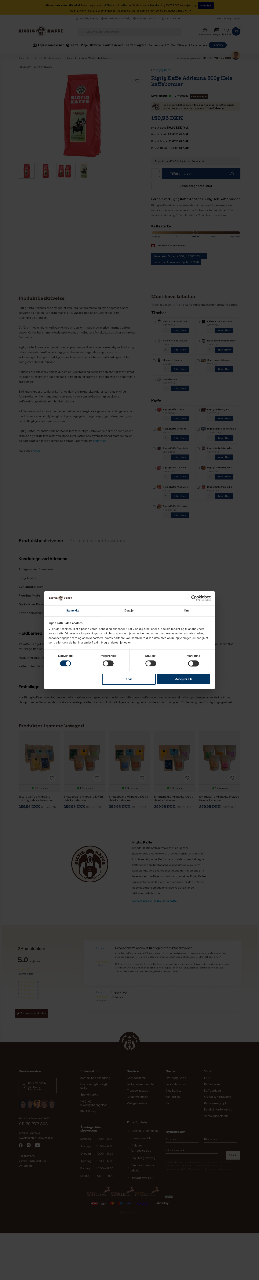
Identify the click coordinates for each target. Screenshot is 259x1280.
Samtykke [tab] (72, 610)
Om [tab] (186, 610)
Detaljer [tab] (129, 610)
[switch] (108, 663)
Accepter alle (183, 679)
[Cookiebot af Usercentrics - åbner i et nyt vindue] (194, 598)
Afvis (129, 679)
